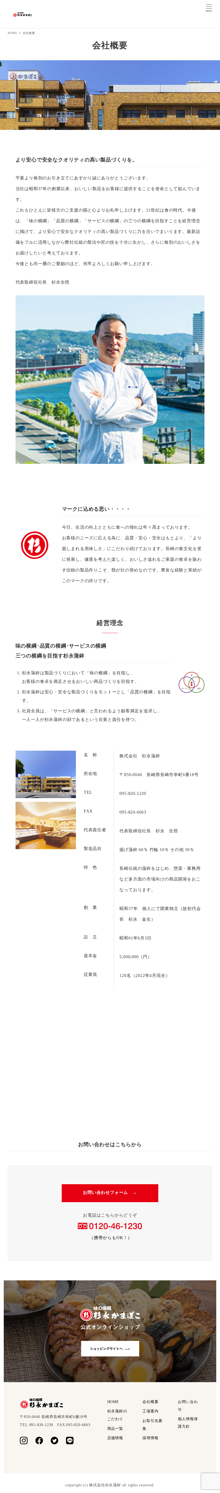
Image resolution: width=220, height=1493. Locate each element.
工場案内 (150, 1411)
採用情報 (150, 1438)
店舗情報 (115, 1438)
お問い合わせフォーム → (110, 1192)
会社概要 (150, 1402)
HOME (113, 1402)
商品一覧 (115, 1429)
